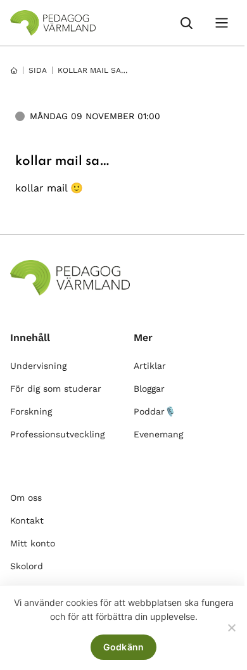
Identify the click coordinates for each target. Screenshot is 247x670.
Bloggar (149, 388)
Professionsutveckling (57, 434)
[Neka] (231, 627)
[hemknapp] (14, 70)
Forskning (31, 411)
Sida (37, 70)
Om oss (26, 498)
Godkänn (123, 646)
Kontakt (27, 520)
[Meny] (221, 23)
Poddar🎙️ (154, 411)
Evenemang (158, 434)
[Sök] (186, 23)
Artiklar (150, 366)
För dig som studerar (55, 388)
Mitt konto (32, 543)
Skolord (26, 566)
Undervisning (38, 366)
